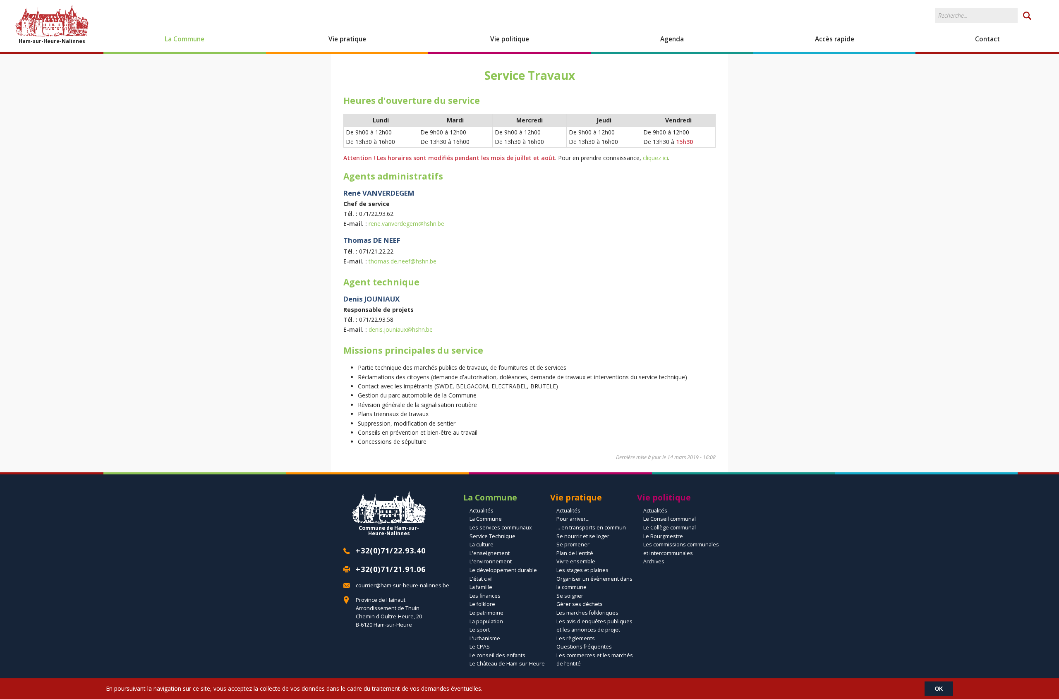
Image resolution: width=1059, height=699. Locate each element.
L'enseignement (490, 553)
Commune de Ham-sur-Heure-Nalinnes (389, 530)
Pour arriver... (572, 518)
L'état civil (481, 578)
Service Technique (492, 536)
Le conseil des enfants (497, 655)
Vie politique (509, 39)
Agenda (672, 39)
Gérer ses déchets (579, 604)
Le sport (480, 629)
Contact (987, 39)
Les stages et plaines (582, 570)
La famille (481, 587)
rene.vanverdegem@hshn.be (406, 223)
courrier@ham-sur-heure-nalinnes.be (402, 585)
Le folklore (482, 604)
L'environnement (491, 561)
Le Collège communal (669, 527)
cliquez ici (655, 158)
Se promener (572, 544)
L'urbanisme (485, 638)
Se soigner (569, 595)
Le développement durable (503, 570)
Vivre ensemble (575, 561)
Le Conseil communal (669, 518)
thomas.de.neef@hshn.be (402, 261)
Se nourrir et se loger (582, 536)
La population (486, 621)
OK (939, 688)
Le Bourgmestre (663, 536)
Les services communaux (501, 527)
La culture (482, 544)
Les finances (485, 595)
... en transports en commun (591, 527)
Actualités (482, 510)
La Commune (184, 39)
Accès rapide (834, 39)
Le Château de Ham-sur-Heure (507, 663)
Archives (653, 561)
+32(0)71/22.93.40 (391, 550)
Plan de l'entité (574, 553)
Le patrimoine (486, 612)
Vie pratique (347, 39)
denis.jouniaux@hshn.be (401, 329)
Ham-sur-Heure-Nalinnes (52, 41)
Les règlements (575, 638)
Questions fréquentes (584, 646)
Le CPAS (480, 646)
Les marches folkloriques (587, 612)
